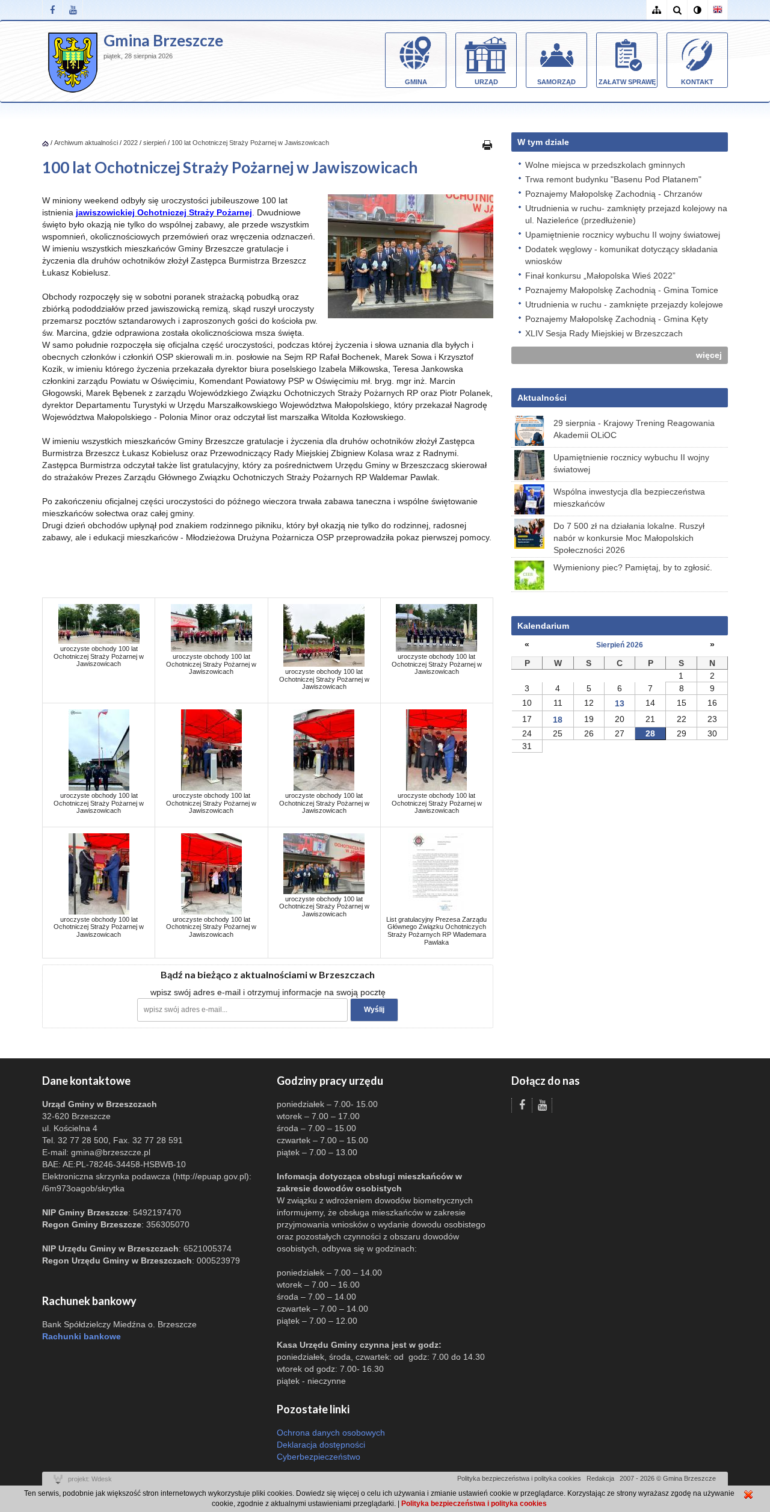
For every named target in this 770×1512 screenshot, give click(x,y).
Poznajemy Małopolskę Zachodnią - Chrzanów (613, 194)
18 (557, 719)
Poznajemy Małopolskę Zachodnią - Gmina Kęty (616, 319)
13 (619, 703)
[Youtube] (73, 10)
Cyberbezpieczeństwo (318, 1456)
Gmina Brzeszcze (163, 40)
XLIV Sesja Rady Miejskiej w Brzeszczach (604, 333)
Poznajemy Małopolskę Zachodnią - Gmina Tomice (621, 290)
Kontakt (697, 81)
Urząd (486, 81)
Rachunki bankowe (81, 1336)
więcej (709, 355)
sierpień (154, 142)
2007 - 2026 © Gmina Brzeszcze (668, 1478)
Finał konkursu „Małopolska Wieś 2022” (600, 275)
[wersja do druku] (487, 144)
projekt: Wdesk (90, 1479)
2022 (130, 142)
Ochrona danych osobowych (331, 1432)
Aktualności (542, 398)
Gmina (416, 81)
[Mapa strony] (656, 10)
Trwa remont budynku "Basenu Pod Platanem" (613, 179)
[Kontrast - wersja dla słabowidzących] (697, 10)
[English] (717, 10)
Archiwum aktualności (87, 142)
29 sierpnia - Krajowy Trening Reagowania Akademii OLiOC (634, 429)
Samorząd (556, 81)
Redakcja (600, 1478)
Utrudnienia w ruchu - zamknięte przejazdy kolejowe (624, 304)
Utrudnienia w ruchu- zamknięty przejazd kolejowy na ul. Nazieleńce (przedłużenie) (626, 214)
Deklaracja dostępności (321, 1444)
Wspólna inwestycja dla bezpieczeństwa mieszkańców (629, 497)
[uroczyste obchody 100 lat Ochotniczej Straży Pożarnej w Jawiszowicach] (99, 623)
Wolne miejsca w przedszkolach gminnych (605, 165)
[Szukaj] (677, 10)
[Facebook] (52, 10)
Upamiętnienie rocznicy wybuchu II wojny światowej (622, 234)
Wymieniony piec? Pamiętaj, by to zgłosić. (632, 567)
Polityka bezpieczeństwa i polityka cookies (519, 1478)
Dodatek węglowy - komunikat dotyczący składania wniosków (621, 255)
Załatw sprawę (627, 81)
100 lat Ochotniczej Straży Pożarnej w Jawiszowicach (250, 142)
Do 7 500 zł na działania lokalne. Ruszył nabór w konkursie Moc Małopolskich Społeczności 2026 (628, 538)
